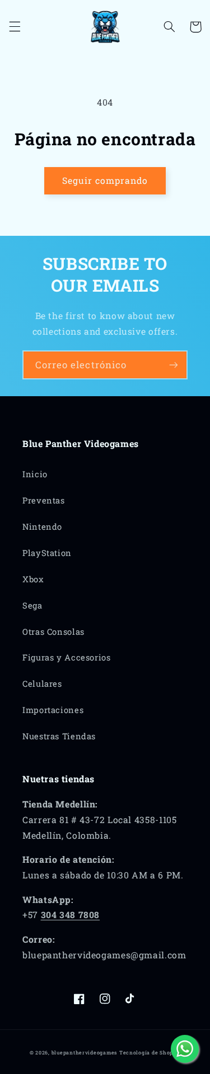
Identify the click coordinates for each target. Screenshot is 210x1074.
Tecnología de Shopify (149, 1052)
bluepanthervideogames (84, 1052)
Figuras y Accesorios (66, 657)
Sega (32, 605)
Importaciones (52, 710)
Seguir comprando (105, 180)
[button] (14, 27)
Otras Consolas (53, 631)
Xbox (33, 579)
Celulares (42, 683)
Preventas (43, 500)
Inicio (35, 474)
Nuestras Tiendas (59, 736)
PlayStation (47, 553)
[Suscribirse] (173, 364)
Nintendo (42, 526)
